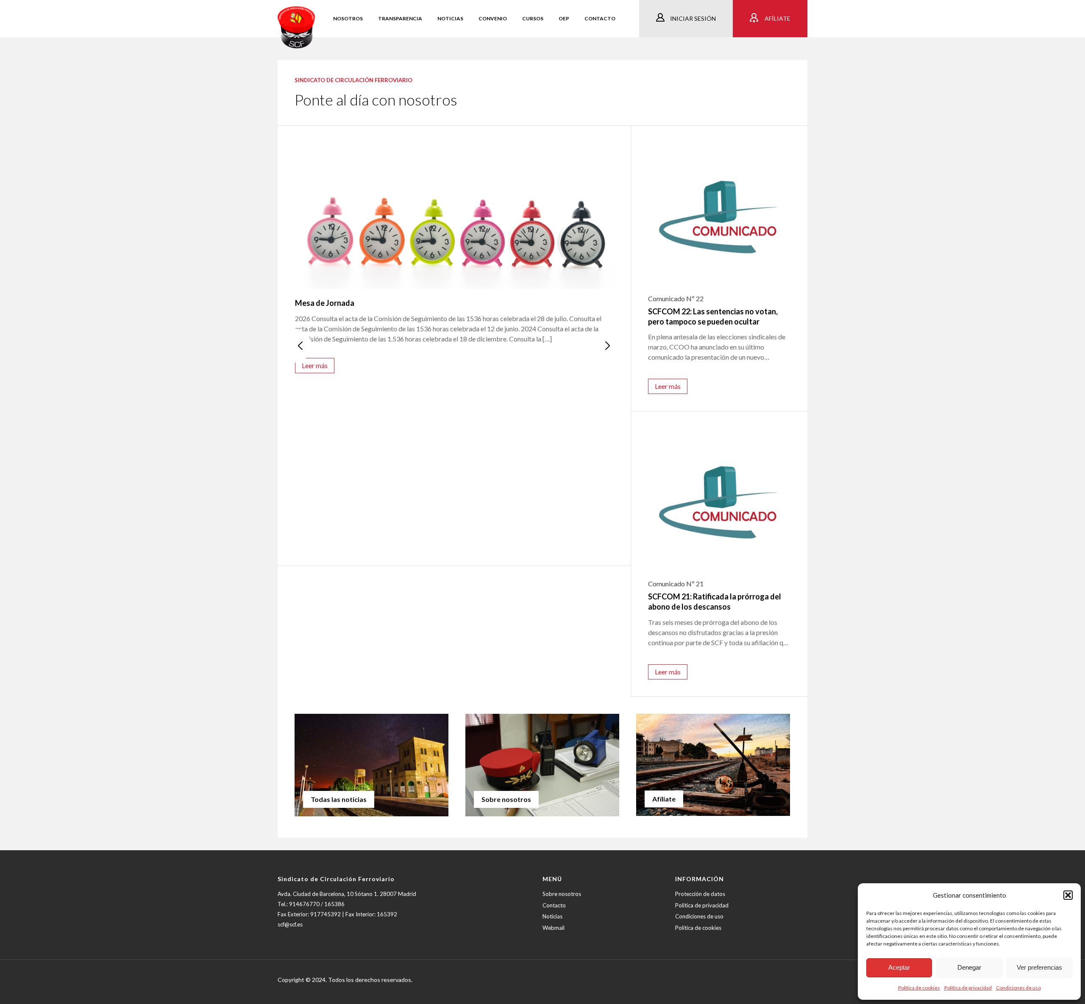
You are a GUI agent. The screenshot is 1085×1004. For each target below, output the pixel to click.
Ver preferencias (1039, 967)
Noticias (552, 916)
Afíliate (776, 18)
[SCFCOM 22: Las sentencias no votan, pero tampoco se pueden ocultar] (719, 214)
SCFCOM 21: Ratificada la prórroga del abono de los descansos (714, 601)
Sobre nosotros (561, 893)
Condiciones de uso (1018, 988)
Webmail (553, 927)
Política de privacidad (968, 988)
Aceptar (899, 967)
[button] (1068, 895)
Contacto (554, 905)
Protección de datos (700, 893)
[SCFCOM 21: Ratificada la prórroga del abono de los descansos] (719, 499)
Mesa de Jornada (324, 303)
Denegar (969, 967)
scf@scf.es (290, 924)
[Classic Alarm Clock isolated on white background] (454, 216)
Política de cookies (919, 988)
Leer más (315, 365)
